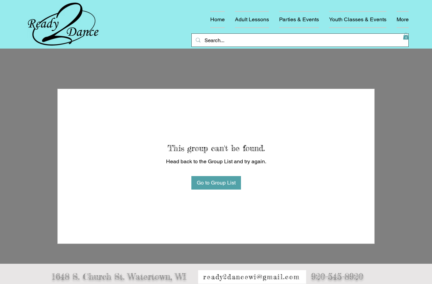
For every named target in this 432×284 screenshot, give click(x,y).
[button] (406, 36)
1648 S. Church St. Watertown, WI (119, 276)
